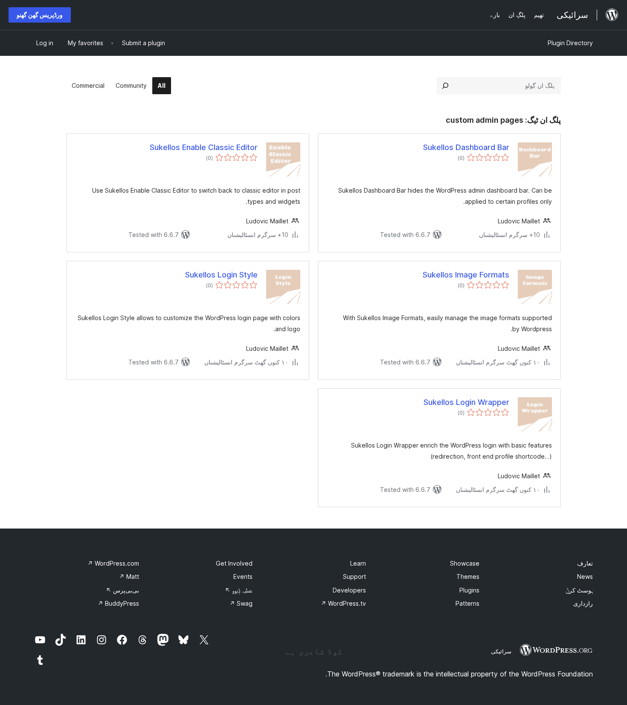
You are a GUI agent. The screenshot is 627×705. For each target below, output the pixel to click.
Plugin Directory (570, 42)
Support (354, 576)
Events (243, 576)
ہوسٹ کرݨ (579, 590)
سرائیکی (501, 651)
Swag (241, 603)
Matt (129, 576)
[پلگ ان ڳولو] (445, 85)
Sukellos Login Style (221, 274)
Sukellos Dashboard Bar (466, 147)
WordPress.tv (343, 603)
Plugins (469, 590)
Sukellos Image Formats (466, 274)
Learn (358, 563)
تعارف (585, 563)
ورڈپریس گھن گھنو (40, 14)
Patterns (467, 603)
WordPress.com (113, 563)
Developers (349, 590)
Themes (467, 576)
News (585, 576)
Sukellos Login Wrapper (466, 402)
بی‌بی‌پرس (122, 590)
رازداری (583, 603)
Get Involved (234, 563)
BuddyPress (118, 603)
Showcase (464, 563)
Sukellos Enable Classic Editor (204, 147)
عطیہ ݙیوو (239, 590)
